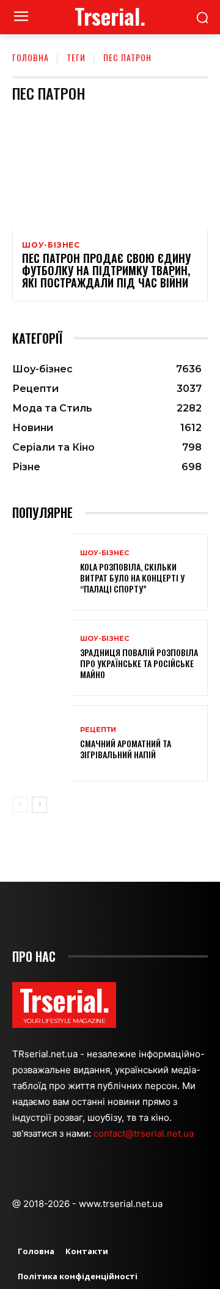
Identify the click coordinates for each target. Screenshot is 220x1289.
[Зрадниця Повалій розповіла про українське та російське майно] (41, 657)
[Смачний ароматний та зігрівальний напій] (41, 743)
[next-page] (39, 805)
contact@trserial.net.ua (145, 1133)
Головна (30, 57)
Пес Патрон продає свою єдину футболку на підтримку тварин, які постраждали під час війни (106, 270)
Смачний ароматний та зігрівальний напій (125, 749)
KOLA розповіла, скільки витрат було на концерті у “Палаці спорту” (132, 577)
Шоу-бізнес (51, 245)
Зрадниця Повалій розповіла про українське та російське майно (139, 663)
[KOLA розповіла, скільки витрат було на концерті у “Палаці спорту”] (41, 572)
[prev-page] (20, 805)
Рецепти (98, 729)
